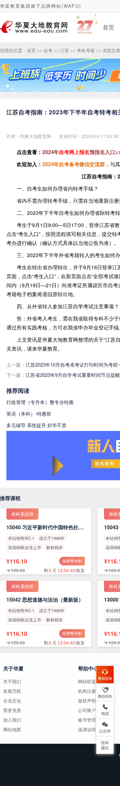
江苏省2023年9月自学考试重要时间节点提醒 (73, 374)
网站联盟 (87, 681)
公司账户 (87, 710)
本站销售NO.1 (21, 538)
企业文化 (12, 700)
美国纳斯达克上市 (24, 547)
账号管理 (87, 720)
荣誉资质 (12, 710)
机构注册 (87, 691)
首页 (108, 27)
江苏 (64, 50)
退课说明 (87, 729)
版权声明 (87, 700)
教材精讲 (54, 547)
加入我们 (12, 720)
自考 (48, 50)
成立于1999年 (52, 538)
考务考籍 (86, 50)
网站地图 (12, 729)
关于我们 (12, 681)
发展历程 (12, 691)
